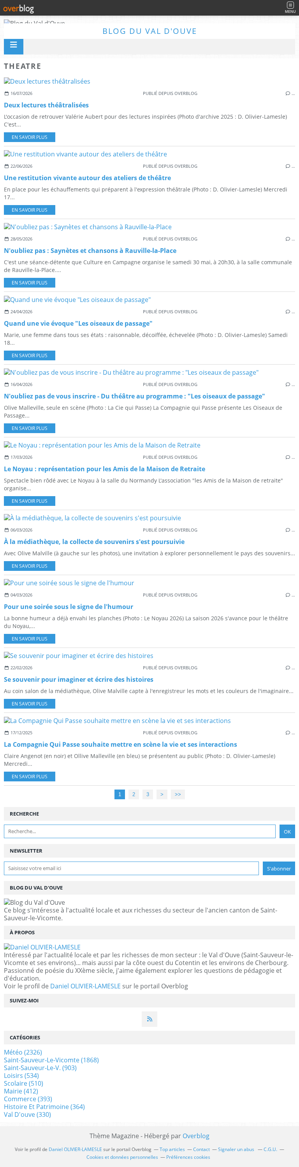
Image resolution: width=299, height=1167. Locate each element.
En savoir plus (29, 137)
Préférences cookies (188, 1157)
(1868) (51, 1060)
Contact (201, 1149)
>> (178, 794)
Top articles (172, 1149)
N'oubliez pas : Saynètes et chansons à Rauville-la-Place (90, 250)
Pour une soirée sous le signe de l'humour (68, 606)
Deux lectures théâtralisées (46, 105)
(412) (21, 1091)
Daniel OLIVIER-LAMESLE (85, 986)
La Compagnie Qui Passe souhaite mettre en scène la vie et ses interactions (120, 744)
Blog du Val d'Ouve (149, 31)
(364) (44, 1106)
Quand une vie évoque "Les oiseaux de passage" (78, 323)
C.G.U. (270, 1149)
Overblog (196, 1136)
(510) (23, 1083)
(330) (27, 1114)
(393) (28, 1099)
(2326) (23, 1052)
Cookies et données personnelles (122, 1157)
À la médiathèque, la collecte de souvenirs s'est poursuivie (94, 541)
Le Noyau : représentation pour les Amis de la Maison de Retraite (104, 469)
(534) (21, 1075)
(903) (40, 1067)
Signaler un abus (236, 1149)
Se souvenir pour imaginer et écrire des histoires (78, 679)
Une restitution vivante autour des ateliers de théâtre (87, 178)
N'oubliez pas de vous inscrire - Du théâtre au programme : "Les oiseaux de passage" (134, 396)
